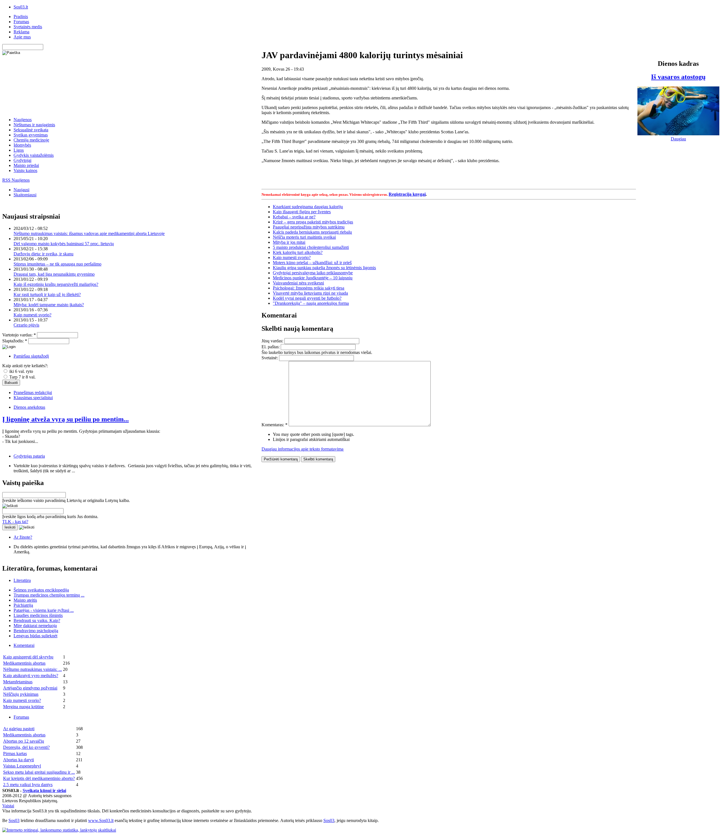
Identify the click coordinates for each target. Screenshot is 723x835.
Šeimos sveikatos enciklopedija (41, 590)
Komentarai (24, 645)
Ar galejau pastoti (18, 728)
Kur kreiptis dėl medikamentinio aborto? (39, 778)
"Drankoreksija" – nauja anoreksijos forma (311, 303)
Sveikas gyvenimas (31, 134)
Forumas (21, 21)
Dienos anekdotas (29, 407)
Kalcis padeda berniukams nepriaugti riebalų (312, 232)
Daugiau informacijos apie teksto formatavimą (302, 449)
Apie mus (22, 36)
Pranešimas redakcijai (33, 392)
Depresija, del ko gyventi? (26, 747)
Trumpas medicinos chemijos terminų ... (49, 595)
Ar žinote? (23, 537)
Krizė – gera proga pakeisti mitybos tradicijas (313, 221)
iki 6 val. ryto (20, 371)
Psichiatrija (23, 605)
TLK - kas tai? (15, 521)
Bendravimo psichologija (36, 630)
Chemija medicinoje (31, 140)
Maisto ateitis (25, 600)
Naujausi (21, 189)
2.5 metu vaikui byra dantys (28, 784)
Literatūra (22, 580)
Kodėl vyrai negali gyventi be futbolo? (307, 298)
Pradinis (21, 16)
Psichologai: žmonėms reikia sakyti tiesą (308, 288)
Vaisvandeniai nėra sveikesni (298, 282)
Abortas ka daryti (18, 759)
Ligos (19, 150)
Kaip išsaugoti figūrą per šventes (302, 211)
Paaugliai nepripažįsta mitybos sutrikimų (309, 227)
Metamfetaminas (17, 681)
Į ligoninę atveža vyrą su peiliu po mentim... (65, 419)
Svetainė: (270, 357)
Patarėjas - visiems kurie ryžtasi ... (44, 610)
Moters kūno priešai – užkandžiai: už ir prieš (312, 262)
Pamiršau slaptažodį (31, 356)
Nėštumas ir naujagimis (34, 124)
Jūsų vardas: (273, 340)
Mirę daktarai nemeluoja (35, 625)
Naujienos (23, 119)
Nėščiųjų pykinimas (20, 694)
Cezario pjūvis (26, 325)
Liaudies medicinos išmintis (38, 615)
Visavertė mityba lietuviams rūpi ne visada (310, 293)
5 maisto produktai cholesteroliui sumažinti (311, 247)
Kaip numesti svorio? (32, 314)
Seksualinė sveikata (31, 129)
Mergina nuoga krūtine (23, 706)
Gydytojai (22, 160)
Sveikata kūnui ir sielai (44, 790)
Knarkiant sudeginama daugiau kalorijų (308, 206)
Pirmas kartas (15, 753)
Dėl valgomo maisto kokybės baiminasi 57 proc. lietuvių (64, 243)
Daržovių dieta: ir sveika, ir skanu (43, 253)
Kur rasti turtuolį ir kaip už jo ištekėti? (47, 294)
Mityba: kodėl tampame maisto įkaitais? (49, 304)
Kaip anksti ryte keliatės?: (25, 365)
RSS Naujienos (16, 180)
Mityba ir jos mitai (289, 242)
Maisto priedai (26, 165)
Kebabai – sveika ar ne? (294, 216)
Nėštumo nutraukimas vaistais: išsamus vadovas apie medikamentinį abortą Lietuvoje (89, 233)
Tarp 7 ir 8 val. (22, 377)
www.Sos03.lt (101, 820)
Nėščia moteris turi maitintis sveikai (304, 237)
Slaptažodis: (14, 340)
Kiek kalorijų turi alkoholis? (298, 252)
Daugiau (678, 138)
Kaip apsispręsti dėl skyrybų (28, 656)
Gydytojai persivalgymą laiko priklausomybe (313, 272)
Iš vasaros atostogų (678, 77)
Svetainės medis (28, 26)
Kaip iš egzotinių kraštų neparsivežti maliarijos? (56, 284)
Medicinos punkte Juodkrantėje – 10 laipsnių (312, 277)
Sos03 (13, 820)
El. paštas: (271, 346)
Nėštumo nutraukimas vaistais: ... (32, 669)
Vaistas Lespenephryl (22, 766)
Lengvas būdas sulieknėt (35, 635)
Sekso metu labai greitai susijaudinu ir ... (39, 772)
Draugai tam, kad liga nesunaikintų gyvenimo (54, 274)
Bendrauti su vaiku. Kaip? (37, 620)
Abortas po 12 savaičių (23, 741)
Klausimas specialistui (33, 397)
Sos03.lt (21, 7)
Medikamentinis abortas (24, 663)
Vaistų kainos (25, 170)
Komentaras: (275, 424)
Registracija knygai (407, 194)
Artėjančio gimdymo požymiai (30, 688)
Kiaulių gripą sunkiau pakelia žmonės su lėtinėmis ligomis (324, 267)
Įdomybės (22, 145)
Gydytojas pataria (29, 456)
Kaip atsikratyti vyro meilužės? (30, 675)
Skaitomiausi (25, 194)
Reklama (21, 31)
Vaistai (8, 805)
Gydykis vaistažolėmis (34, 155)
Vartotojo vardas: (19, 334)
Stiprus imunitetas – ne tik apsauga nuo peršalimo (57, 264)
